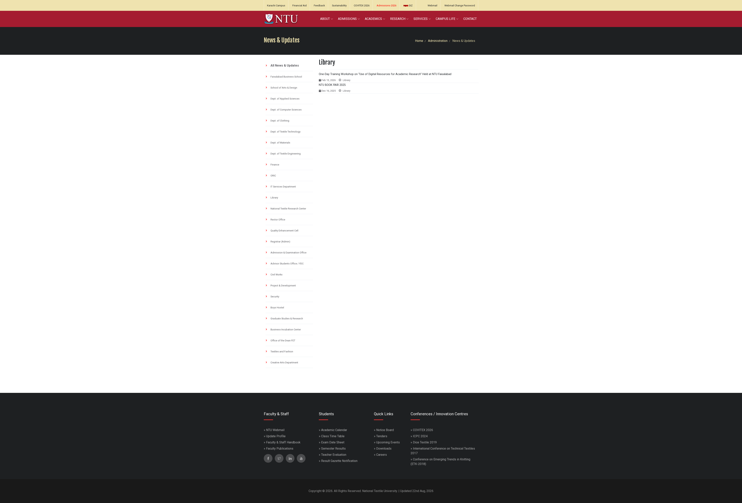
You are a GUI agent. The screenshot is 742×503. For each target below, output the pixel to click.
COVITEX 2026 (361, 5)
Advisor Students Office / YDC (287, 263)
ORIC (273, 175)
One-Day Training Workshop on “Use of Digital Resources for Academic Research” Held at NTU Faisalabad (385, 74)
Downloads (383, 448)
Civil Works (277, 274)
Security (275, 296)
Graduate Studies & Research (287, 318)
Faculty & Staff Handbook (283, 442)
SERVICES (421, 19)
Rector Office (278, 219)
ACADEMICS (373, 19)
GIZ (410, 5)
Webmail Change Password (459, 5)
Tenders (381, 436)
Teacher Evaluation (333, 455)
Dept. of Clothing (280, 120)
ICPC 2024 (420, 436)
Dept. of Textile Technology (285, 131)
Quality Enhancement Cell (284, 230)
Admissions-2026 (386, 5)
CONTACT (470, 19)
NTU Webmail (275, 430)
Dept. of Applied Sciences (285, 98)
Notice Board (385, 430)
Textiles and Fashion (282, 351)
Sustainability (339, 5)
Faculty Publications (279, 448)
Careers (381, 455)
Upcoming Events (388, 442)
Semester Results (333, 448)
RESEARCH (397, 19)
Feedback (319, 5)
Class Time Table (333, 436)
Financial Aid (299, 5)
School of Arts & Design (284, 87)
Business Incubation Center (286, 329)
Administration (438, 41)
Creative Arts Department (284, 362)
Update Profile (276, 436)
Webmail (432, 5)
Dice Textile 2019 (425, 442)
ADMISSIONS (347, 19)
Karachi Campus (276, 5)
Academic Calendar (334, 430)
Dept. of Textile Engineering (286, 153)
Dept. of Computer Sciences (286, 109)
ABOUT (325, 19)
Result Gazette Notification (339, 461)
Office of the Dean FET (283, 340)
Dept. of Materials (280, 142)
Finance (275, 164)
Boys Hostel (277, 307)
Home (419, 41)
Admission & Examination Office (288, 252)
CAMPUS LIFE (445, 19)
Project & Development (283, 285)
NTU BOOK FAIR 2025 (332, 85)
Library (274, 197)
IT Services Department (283, 186)
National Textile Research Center (288, 208)
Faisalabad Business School (286, 76)
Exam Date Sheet (332, 442)
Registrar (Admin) (280, 241)
